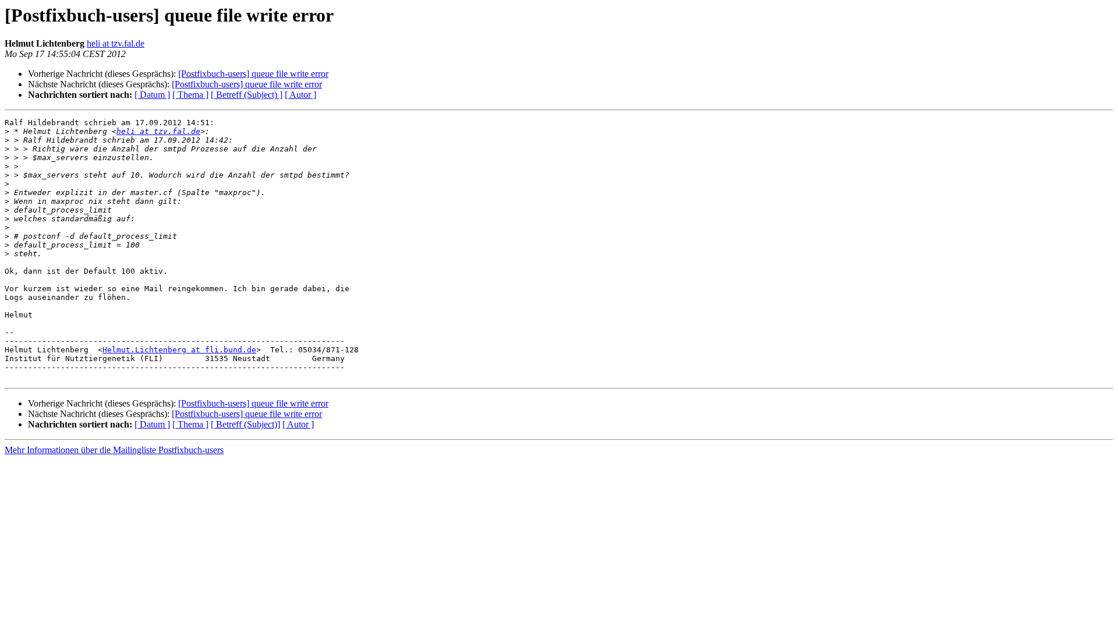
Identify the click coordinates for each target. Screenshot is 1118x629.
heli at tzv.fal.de (115, 43)
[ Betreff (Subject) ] (246, 95)
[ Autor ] (300, 95)
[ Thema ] (190, 95)
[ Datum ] (152, 95)
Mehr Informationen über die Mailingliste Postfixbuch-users (114, 450)
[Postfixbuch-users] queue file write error (253, 74)
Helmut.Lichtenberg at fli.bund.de (179, 349)
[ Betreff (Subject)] (245, 424)
